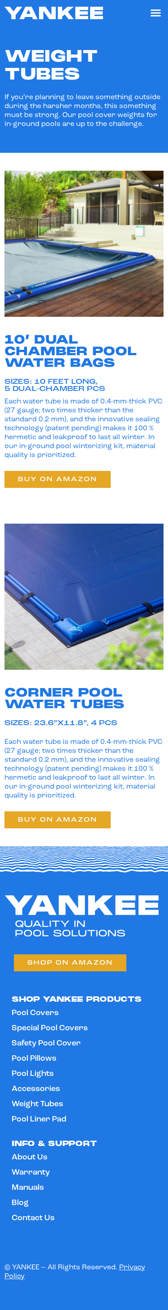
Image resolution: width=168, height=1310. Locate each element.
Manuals (28, 1188)
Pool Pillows (34, 1059)
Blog (20, 1203)
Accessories (36, 1089)
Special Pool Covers (50, 1028)
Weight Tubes (37, 1104)
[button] (155, 12)
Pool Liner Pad (39, 1120)
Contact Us (33, 1218)
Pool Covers (35, 1013)
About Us (29, 1158)
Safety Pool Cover (46, 1044)
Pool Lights (33, 1074)
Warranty (31, 1173)
